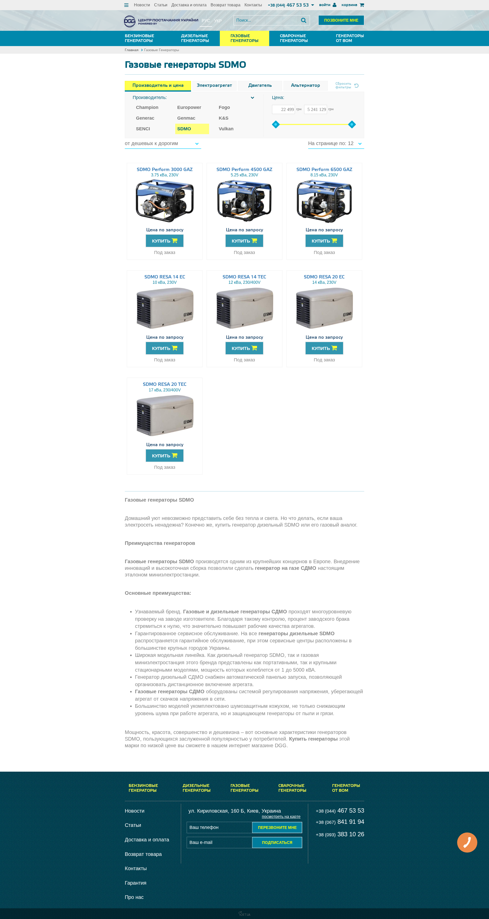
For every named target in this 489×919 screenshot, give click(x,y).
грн (299, 109)
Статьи (160, 5)
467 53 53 (289, 5)
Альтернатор (305, 85)
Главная (132, 50)
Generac (145, 118)
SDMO (184, 128)
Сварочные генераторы (294, 38)
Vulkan (226, 128)
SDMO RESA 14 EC (164, 277)
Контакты (253, 5)
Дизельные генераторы (195, 38)
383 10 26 (340, 834)
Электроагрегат (214, 85)
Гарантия (135, 883)
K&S (223, 118)
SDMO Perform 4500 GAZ (244, 170)
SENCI (143, 128)
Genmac (186, 118)
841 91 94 (340, 821)
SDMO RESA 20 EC (324, 277)
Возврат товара (225, 5)
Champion (147, 107)
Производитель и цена (158, 85)
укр (218, 21)
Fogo (224, 107)
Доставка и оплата (189, 5)
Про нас (134, 897)
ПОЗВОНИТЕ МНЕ (341, 20)
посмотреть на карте (281, 816)
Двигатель (260, 85)
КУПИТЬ (162, 241)
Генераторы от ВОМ (350, 38)
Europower (189, 107)
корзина (350, 5)
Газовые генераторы (244, 38)
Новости (142, 5)
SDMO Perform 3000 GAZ (165, 170)
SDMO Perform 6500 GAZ (324, 170)
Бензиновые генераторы (139, 38)
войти (325, 5)
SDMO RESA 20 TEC (164, 384)
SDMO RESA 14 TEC (244, 277)
